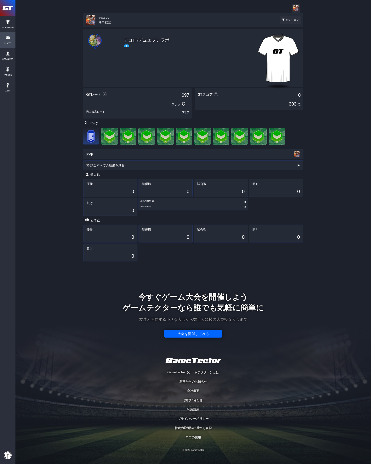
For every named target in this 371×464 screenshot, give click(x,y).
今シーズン (292, 19)
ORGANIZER (7, 59)
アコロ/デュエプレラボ (146, 40)
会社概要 (193, 390)
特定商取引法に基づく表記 (193, 428)
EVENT (8, 91)
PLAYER (7, 43)
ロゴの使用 (193, 437)
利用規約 (193, 409)
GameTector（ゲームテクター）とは (193, 372)
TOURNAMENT (7, 27)
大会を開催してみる (193, 333)
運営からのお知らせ (193, 381)
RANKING (8, 75)
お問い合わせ (193, 400)
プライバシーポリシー (193, 418)
